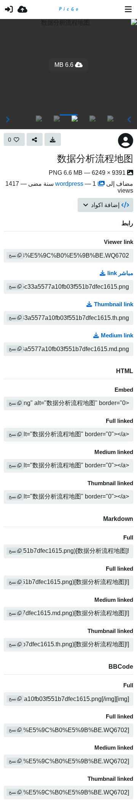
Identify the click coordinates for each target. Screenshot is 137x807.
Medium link (117, 335)
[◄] (129, 119)
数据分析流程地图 (95, 158)
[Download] (53, 139)
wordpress (69, 183)
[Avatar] (125, 140)
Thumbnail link (113, 304)
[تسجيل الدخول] (9, 9)
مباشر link (120, 273)
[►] (7, 119)
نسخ (13, 255)
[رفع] (22, 9)
